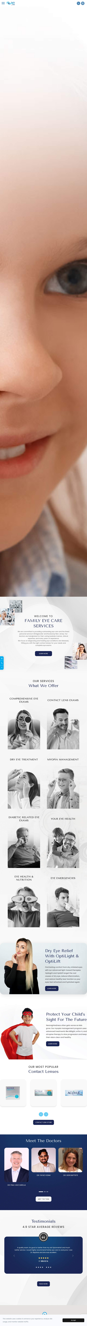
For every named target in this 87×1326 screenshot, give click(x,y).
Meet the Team (43, 1199)
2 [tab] (45, 1191)
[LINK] (24, 695)
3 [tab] (47, 1191)
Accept (73, 1320)
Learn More (43, 654)
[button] (46, 1114)
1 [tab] (41, 1191)
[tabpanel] (16, 1167)
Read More (43, 1284)
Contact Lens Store (43, 1122)
